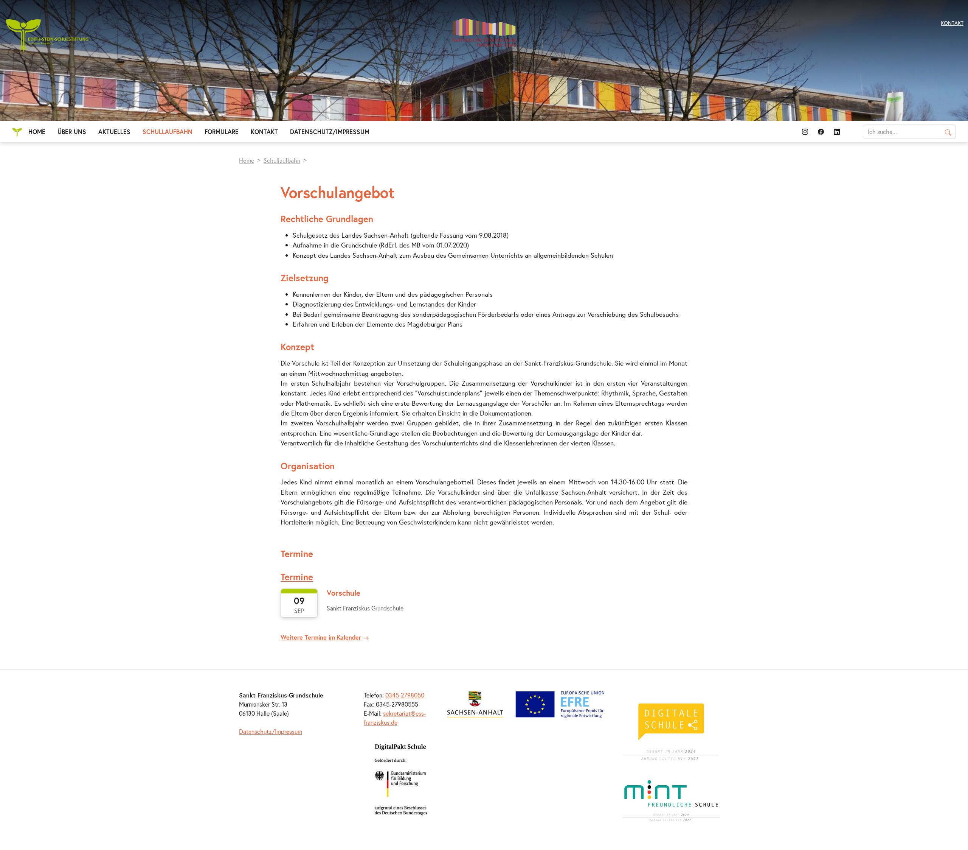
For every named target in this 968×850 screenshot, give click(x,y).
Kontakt (264, 131)
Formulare (222, 131)
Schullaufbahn (282, 160)
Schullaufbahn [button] (167, 131)
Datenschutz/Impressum (329, 131)
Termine (297, 577)
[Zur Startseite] (483, 32)
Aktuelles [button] (114, 131)
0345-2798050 (404, 695)
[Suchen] (948, 132)
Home (36, 131)
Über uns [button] (71, 131)
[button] (805, 132)
